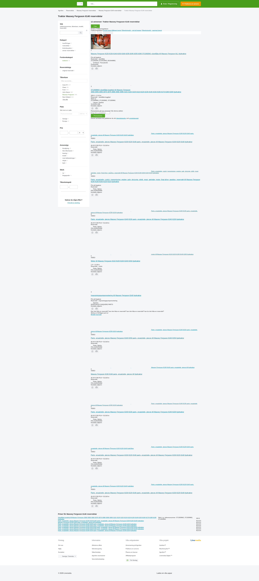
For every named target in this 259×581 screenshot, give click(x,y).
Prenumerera (98, 116)
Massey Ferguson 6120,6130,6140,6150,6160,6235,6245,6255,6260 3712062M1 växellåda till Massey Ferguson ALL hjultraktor (138, 54)
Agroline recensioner (98, 555)
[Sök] (89, 4)
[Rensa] (86, 30)
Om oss (60, 545)
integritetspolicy (121, 118)
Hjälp (59, 549)
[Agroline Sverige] (66, 4)
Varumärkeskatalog (98, 559)
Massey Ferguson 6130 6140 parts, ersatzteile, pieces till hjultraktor (116, 374)
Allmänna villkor (97, 545)
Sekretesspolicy (97, 549)
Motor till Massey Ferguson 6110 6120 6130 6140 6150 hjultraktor (115, 261)
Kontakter (61, 552)
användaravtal (133, 118)
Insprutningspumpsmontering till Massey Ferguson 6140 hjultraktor (116, 295)
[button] (93, 68)
